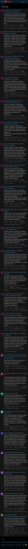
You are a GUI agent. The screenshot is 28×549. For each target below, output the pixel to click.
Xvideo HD (24, 542)
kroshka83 (6, 465)
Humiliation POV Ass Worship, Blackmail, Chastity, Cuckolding (13, 314)
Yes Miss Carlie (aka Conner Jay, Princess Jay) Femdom (13, 228)
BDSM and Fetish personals (13, 390)
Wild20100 (6, 25)
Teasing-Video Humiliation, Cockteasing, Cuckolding (12, 78)
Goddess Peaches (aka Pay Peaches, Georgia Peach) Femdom (14, 166)
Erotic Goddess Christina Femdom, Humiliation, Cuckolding (14, 123)
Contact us (3, 545)
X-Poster (6, 446)
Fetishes (11, 183)
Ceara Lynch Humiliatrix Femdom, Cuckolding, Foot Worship (14, 57)
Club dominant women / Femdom (14, 493)
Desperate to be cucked (11, 393)
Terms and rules (10, 545)
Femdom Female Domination (19, 28)
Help (23, 545)
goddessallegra (7, 365)
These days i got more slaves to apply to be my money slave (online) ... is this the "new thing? (15, 356)
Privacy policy (18, 545)
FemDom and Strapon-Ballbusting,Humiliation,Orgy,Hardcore (15, 515)
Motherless (3, 542)
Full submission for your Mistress (13, 433)
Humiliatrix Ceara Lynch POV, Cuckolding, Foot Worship (12, 11)
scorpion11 (6, 426)
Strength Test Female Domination (14, 452)
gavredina (6, 487)
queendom (6, 404)
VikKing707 (6, 528)
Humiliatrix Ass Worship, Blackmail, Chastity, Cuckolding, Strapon (14, 294)
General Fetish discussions (13, 408)
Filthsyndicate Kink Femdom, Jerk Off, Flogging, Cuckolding (15, 32)
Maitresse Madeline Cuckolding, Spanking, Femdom (13, 251)
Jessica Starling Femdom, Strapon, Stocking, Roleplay (14, 144)
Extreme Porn (18, 542)
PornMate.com (10, 542)
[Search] (26, 1)
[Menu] (2, 1)
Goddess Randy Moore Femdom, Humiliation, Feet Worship (13, 101)
